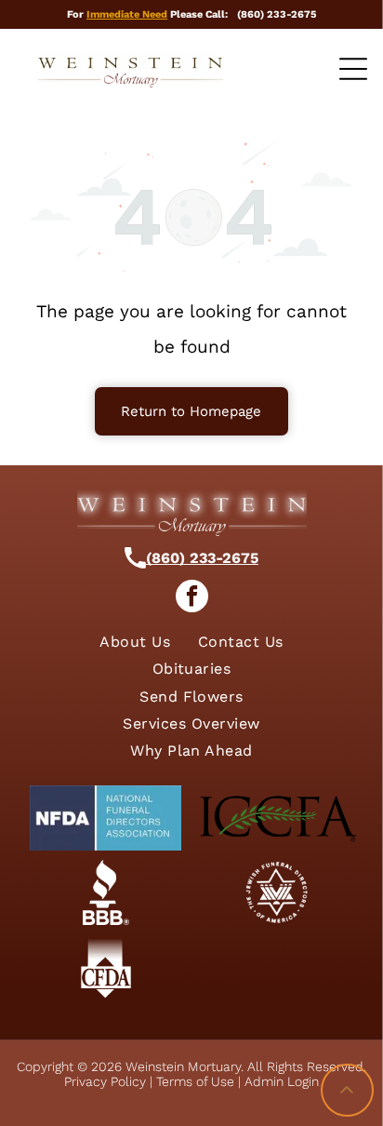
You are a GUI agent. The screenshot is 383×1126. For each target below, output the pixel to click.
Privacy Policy (105, 1081)
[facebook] (192, 598)
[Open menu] (353, 69)
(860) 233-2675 (202, 558)
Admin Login (281, 1081)
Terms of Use (195, 1081)
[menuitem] (135, 641)
